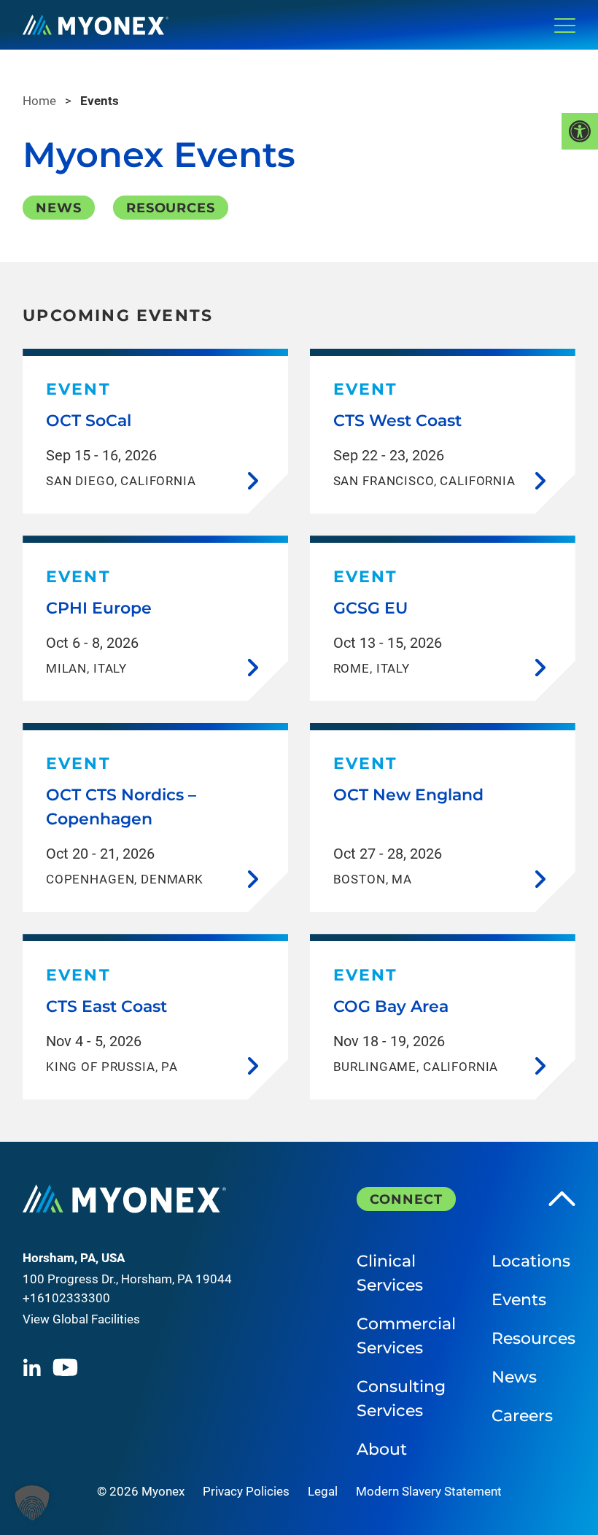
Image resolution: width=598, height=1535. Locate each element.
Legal (323, 1491)
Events (519, 1300)
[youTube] (65, 1367)
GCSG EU (370, 608)
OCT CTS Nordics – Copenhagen (121, 807)
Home (39, 100)
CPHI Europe (99, 608)
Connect (406, 1199)
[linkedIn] (32, 1367)
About (382, 1449)
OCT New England (408, 795)
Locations (531, 1261)
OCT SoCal (88, 420)
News (59, 208)
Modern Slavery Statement (429, 1491)
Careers (522, 1416)
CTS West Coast (397, 420)
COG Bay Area (390, 1006)
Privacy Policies (246, 1491)
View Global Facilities (81, 1319)
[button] (32, 1503)
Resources (170, 208)
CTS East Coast (106, 1006)
